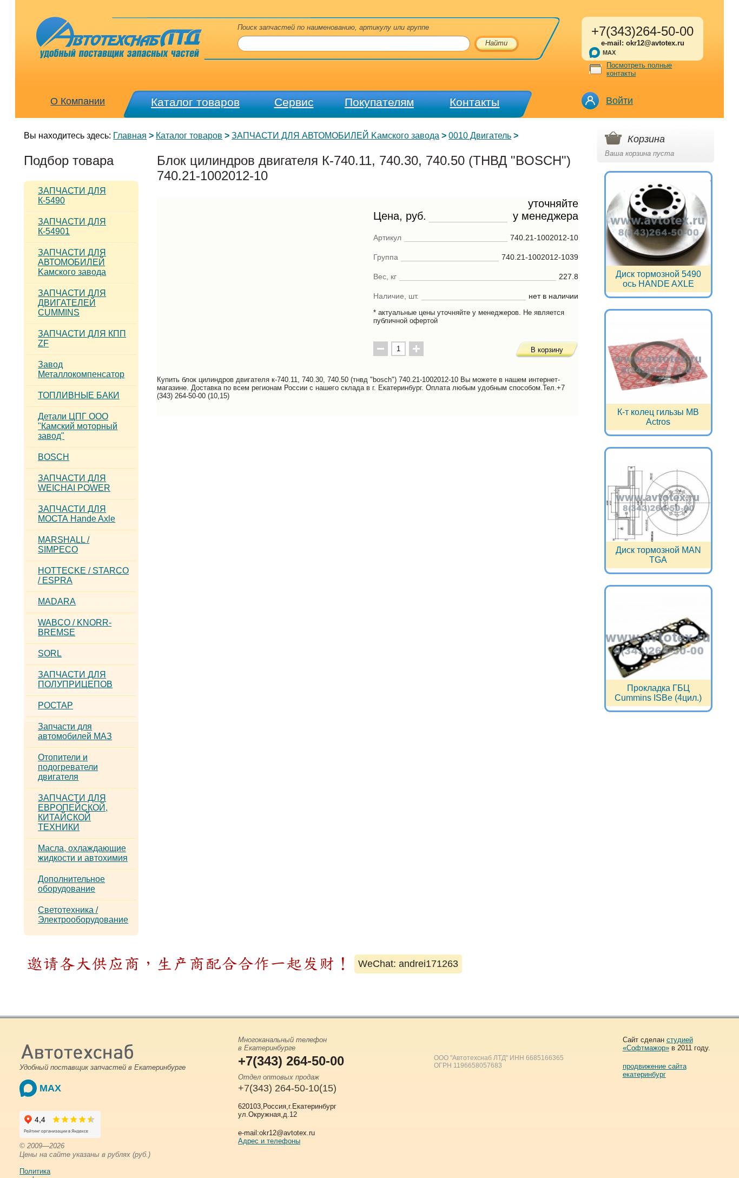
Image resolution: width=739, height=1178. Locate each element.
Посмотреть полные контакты (639, 69)
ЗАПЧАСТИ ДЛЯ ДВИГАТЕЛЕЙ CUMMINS (72, 302)
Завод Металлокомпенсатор (81, 369)
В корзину (547, 350)
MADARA (57, 601)
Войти (619, 100)
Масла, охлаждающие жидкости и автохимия (83, 853)
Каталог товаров (195, 102)
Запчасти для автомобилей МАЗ (75, 731)
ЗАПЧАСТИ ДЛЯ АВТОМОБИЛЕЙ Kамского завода (335, 135)
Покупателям (379, 102)
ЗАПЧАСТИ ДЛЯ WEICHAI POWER (74, 482)
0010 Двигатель (479, 135)
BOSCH (53, 457)
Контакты (474, 102)
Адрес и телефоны (269, 1141)
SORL (50, 653)
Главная (130, 135)
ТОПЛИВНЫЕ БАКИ (79, 395)
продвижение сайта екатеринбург (655, 1070)
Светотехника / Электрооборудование (83, 914)
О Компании (77, 101)
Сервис (294, 102)
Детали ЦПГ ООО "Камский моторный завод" (77, 426)
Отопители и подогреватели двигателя (68, 767)
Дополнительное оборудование (71, 883)
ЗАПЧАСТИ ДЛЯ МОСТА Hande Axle (76, 513)
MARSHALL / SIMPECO (63, 544)
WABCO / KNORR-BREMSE (74, 627)
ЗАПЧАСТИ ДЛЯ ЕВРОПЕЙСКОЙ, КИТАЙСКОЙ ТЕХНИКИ (73, 812)
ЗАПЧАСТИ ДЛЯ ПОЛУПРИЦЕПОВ (75, 679)
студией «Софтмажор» (658, 1044)
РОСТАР (55, 705)
